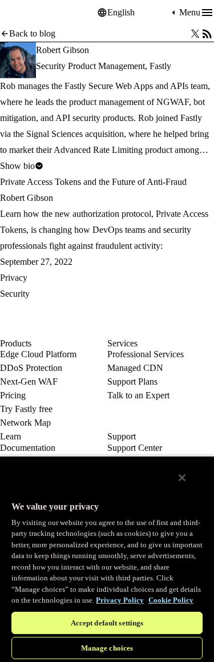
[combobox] (138, 12)
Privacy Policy (120, 600)
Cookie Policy (170, 600)
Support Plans (132, 381)
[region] (107, 558)
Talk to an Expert (138, 395)
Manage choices (107, 648)
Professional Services (145, 354)
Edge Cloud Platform (38, 354)
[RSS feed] (207, 34)
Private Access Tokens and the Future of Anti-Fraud (93, 182)
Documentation (27, 448)
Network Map (25, 422)
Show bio (17, 166)
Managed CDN (135, 368)
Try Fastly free (26, 409)
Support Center (134, 448)
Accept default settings (107, 623)
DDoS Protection (31, 368)
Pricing (13, 395)
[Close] (182, 477)
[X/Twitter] (195, 34)
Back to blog (32, 33)
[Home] (28, 13)
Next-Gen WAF (29, 381)
